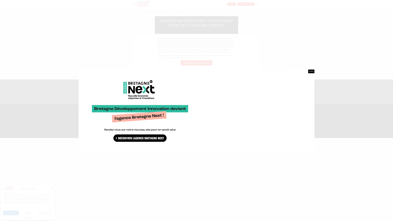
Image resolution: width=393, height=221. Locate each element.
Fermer (311, 71)
